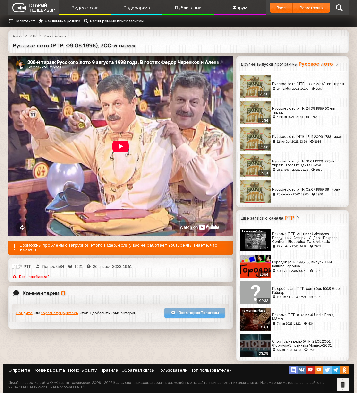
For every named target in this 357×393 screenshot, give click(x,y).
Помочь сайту (82, 370)
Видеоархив (84, 7)
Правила (109, 370)
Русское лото (55, 36)
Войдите (24, 313)
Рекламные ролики (62, 21)
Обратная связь (137, 370)
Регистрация (311, 7)
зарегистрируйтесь (59, 313)
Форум (240, 7)
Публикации (188, 7)
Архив (18, 36)
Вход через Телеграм (198, 312)
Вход (281, 7)
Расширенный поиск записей (117, 21)
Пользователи (172, 370)
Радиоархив (136, 7)
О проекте (19, 370)
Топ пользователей (211, 370)
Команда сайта (49, 370)
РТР (33, 36)
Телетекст (25, 21)
